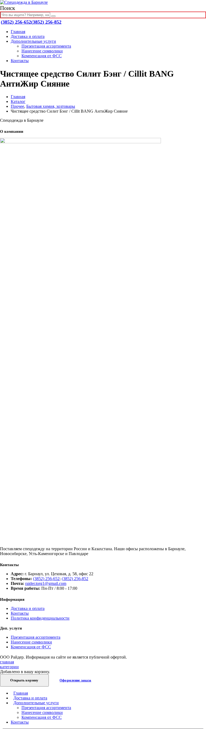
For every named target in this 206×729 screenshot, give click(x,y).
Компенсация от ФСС (41, 55)
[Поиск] (53, 16)
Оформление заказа (75, 680)
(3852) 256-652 (16, 22)
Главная (18, 31)
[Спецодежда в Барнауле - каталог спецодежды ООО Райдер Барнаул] (24, 2)
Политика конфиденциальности (40, 618)
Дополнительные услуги (33, 41)
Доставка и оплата (28, 36)
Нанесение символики (42, 51)
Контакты (20, 60)
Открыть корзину (24, 680)
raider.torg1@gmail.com (45, 583)
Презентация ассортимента (46, 46)
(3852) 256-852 (46, 22)
